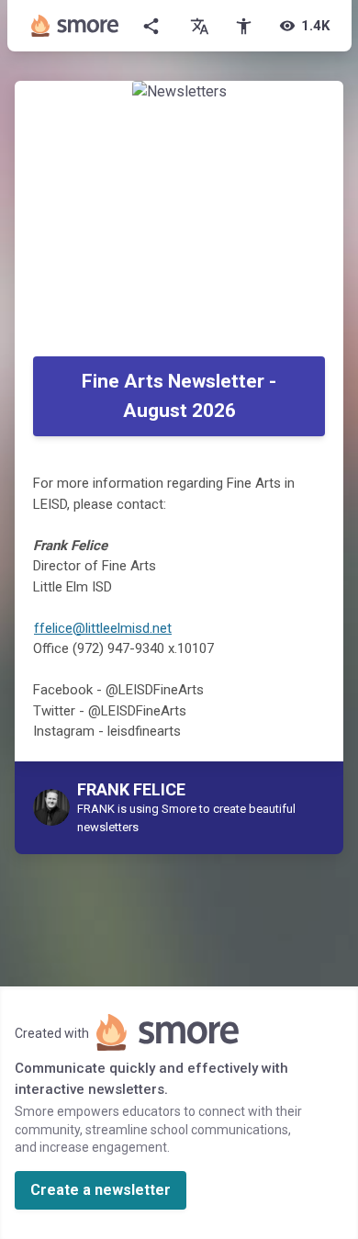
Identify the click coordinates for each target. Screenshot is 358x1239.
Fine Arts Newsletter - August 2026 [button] (179, 396)
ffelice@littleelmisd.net (103, 628)
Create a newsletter (100, 1190)
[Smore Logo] (75, 25)
